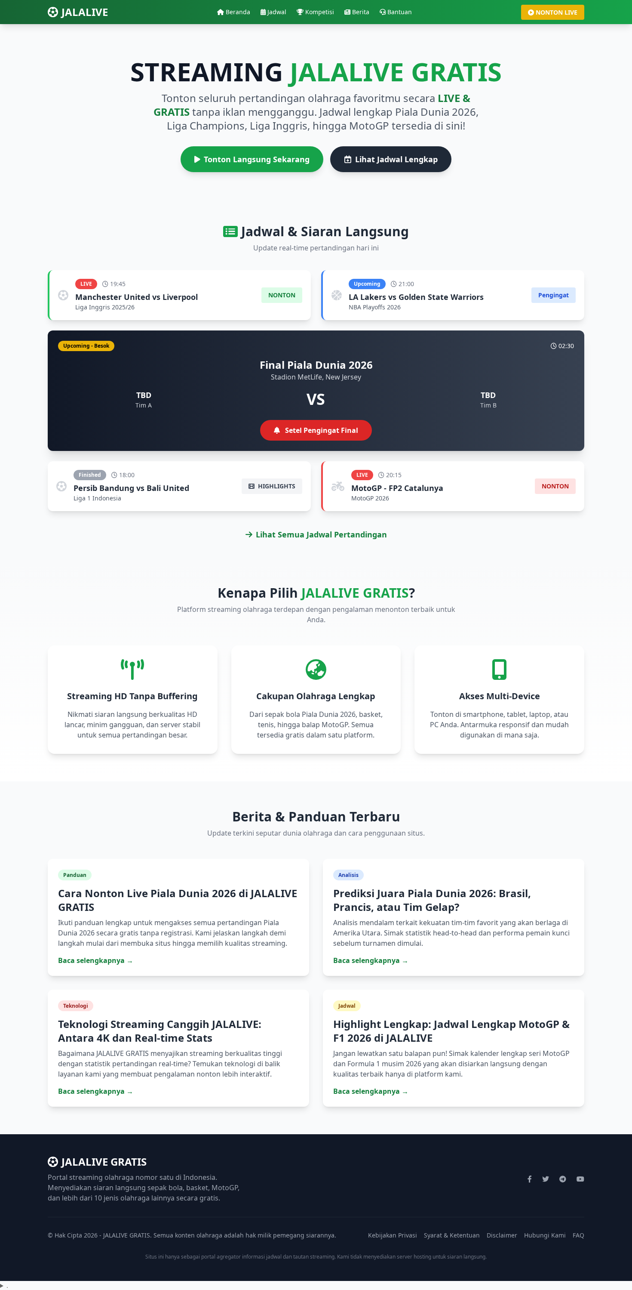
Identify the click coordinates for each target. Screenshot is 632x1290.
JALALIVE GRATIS (104, 1162)
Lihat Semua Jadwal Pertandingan (321, 534)
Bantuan (399, 12)
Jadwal (276, 12)
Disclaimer (502, 1235)
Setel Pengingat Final (320, 430)
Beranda (238, 12)
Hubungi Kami (545, 1235)
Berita (360, 12)
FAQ (578, 1235)
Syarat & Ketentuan (452, 1235)
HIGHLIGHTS (275, 486)
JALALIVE (84, 12)
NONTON (281, 295)
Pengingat (553, 295)
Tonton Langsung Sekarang (257, 159)
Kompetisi (319, 12)
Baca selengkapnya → (95, 960)
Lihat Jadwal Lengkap (396, 159)
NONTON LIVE (556, 12)
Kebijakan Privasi (392, 1235)
